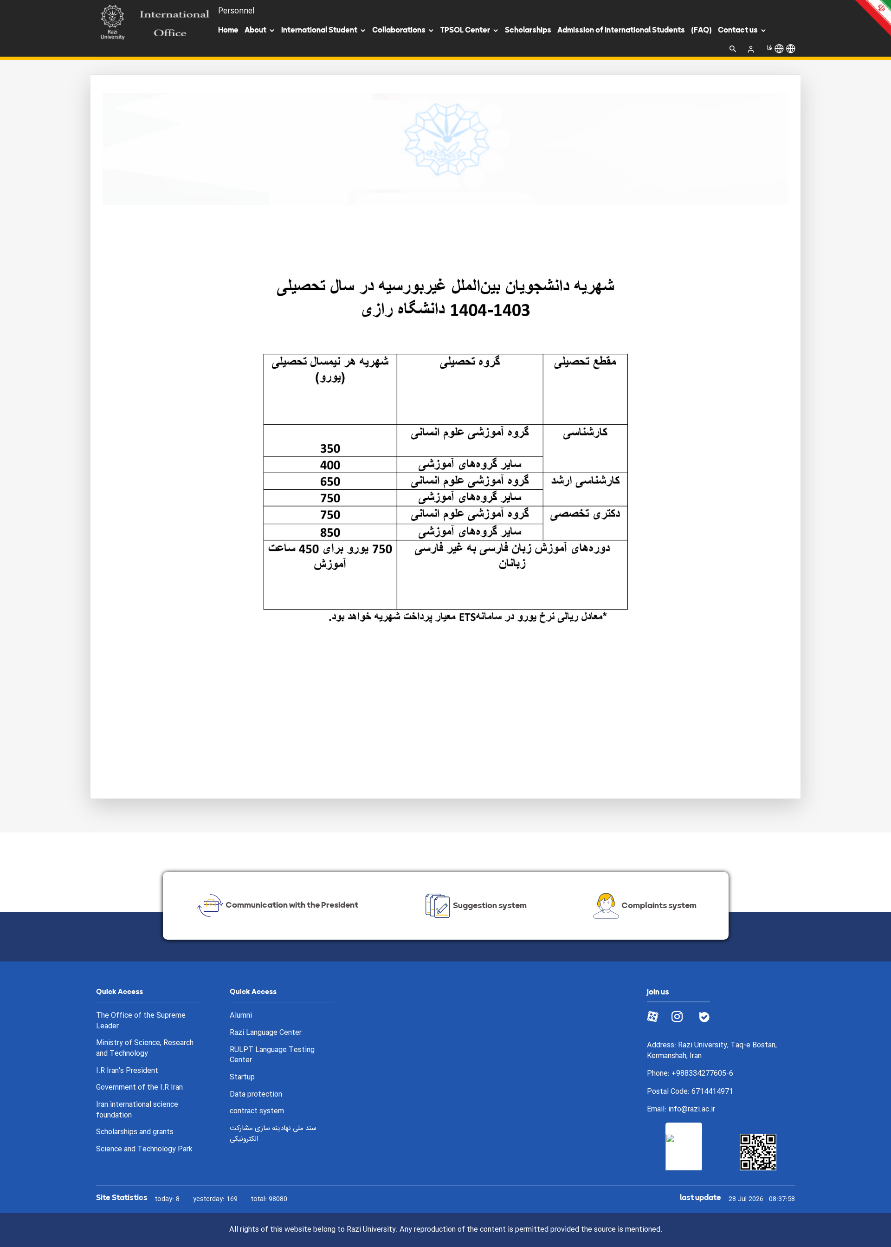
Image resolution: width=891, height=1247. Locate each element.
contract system (257, 1111)
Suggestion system (490, 905)
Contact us (738, 30)
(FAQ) (701, 30)
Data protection (256, 1095)
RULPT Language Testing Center (272, 1055)
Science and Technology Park (144, 1149)
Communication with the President (292, 905)
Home (228, 30)
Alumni (241, 1016)
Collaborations (399, 30)
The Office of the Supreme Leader (141, 1021)
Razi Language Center (266, 1033)
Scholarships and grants (135, 1132)
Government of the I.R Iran (139, 1088)
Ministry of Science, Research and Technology (145, 1048)
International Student (319, 30)
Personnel (236, 11)
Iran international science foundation (137, 1110)
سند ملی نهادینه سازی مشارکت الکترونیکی (273, 1134)
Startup (242, 1077)
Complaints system (659, 905)
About (255, 30)
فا (769, 48)
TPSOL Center (465, 30)
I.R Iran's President (127, 1071)
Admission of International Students (621, 30)
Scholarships (528, 30)
